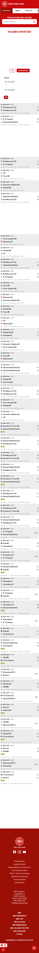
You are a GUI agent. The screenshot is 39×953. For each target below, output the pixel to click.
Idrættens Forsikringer (19, 876)
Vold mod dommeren (19, 870)
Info (12, 70)
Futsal (20, 934)
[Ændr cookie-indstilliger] (3, 949)
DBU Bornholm (19, 916)
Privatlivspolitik (19, 879)
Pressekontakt (19, 861)
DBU (19, 913)
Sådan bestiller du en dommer (19, 867)
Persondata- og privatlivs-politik (19, 940)
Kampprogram (23, 70)
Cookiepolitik (19, 883)
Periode (6, 78)
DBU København (19, 925)
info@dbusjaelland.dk (19, 903)
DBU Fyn (19, 919)
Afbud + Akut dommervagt (19, 873)
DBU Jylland (19, 922)
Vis (6, 97)
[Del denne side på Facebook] (2, 945)
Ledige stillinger (20, 864)
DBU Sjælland (19, 931)
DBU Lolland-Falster (19, 928)
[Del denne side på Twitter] (5, 945)
